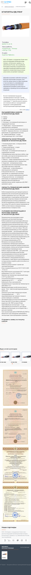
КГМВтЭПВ (14, 362)
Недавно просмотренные (8, 547)
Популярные (24, 547)
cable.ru (27, 109)
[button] (12, 363)
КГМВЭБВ (24, 362)
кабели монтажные (9, 6)
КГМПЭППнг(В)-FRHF (4, 557)
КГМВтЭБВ (3, 362)
